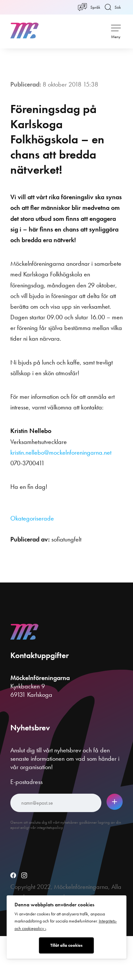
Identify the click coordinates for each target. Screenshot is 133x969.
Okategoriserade (32, 518)
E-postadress (26, 782)
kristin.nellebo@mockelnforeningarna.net (60, 452)
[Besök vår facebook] (13, 876)
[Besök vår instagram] (24, 876)
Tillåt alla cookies (66, 945)
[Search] (107, 30)
